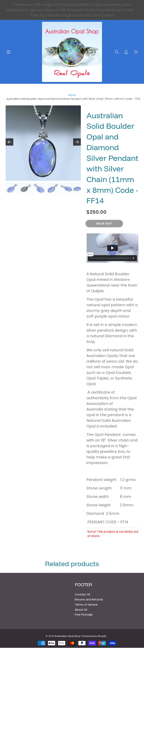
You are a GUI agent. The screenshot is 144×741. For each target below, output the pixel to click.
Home (72, 95)
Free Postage (84, 614)
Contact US (82, 594)
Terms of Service (86, 604)
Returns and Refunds (89, 599)
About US (81, 610)
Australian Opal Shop (67, 636)
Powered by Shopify (94, 636)
